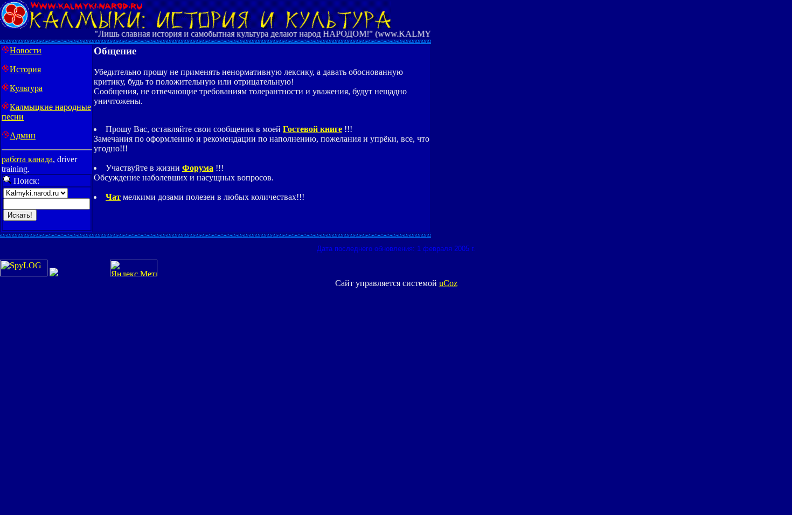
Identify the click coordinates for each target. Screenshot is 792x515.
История (25, 69)
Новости (25, 50)
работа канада (27, 159)
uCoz (448, 283)
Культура (26, 88)
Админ (23, 135)
